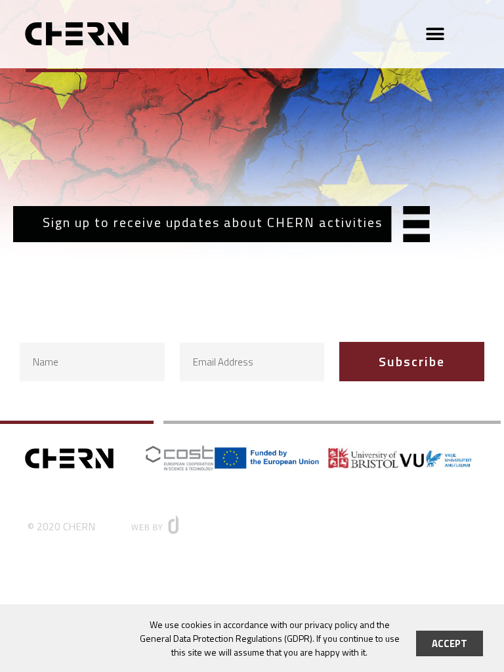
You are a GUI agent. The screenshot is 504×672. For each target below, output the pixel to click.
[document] (252, 336)
